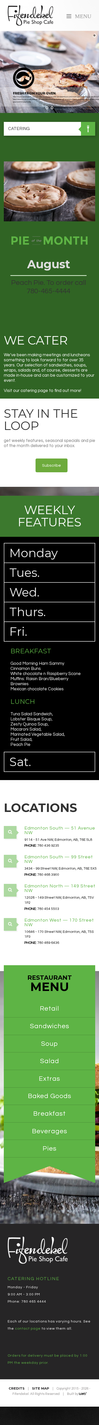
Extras (49, 1078)
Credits (17, 1388)
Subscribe (51, 465)
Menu (81, 15)
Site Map (40, 1388)
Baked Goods (49, 1096)
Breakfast (49, 1113)
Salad (49, 1061)
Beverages (49, 1131)
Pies (50, 1148)
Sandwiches (49, 1026)
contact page (28, 1328)
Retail (49, 1008)
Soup (49, 1043)
